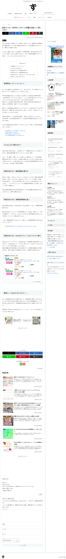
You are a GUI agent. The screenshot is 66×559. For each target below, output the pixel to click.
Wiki (48, 245)
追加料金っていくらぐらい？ (17, 66)
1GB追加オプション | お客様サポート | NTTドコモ (15, 130)
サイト (4, 534)
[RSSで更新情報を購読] (24, 364)
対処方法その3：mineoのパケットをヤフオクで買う (23, 74)
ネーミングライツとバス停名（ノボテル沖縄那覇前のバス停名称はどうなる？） (55, 163)
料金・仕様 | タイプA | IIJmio (11, 132)
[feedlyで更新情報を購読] (21, 364)
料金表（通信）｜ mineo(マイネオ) (12, 133)
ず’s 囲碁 (51, 243)
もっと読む (52, 247)
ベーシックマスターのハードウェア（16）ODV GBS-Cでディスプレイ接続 (55, 173)
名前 (3, 524)
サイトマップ (56, 262)
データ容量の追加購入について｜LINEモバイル (15, 135)
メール (4, 529)
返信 (41, 494)
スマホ (5, 40)
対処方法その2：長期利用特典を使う (19, 72)
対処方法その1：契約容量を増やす (19, 70)
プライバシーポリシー (53, 273)
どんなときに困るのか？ (16, 68)
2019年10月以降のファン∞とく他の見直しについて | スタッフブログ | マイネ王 (21, 226)
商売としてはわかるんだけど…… (19, 76)
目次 (21, 63)
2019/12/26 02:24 (5, 484)
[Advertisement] (22, 338)
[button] (39, 33)
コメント (5, 509)
